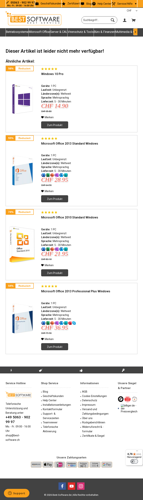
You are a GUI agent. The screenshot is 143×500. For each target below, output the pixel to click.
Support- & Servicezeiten (51, 416)
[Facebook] (62, 486)
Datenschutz (89, 400)
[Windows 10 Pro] (22, 99)
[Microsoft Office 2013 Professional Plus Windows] (22, 318)
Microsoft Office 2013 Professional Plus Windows (75, 291)
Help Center (104, 3)
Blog (88, 3)
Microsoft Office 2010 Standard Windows (69, 217)
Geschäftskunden (51, 3)
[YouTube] (71, 486)
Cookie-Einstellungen (94, 396)
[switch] (134, 461)
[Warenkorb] (133, 20)
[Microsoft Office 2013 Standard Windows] (22, 170)
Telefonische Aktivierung (50, 429)
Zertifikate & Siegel (93, 435)
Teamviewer (50, 422)
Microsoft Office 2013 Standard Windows (69, 143)
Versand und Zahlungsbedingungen (95, 411)
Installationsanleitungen (57, 404)
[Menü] (137, 452)
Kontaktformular (52, 409)
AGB (84, 391)
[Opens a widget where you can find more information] (16, 493)
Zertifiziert (73, 3)
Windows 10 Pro (52, 74)
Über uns (87, 418)
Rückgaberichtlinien (93, 422)
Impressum (89, 404)
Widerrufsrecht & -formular (93, 429)
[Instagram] (81, 486)
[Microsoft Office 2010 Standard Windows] (22, 244)
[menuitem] (133, 20)
